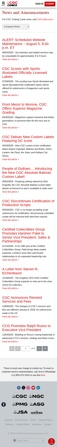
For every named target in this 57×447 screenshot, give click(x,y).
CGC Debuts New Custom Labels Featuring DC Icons (28, 139)
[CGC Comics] (20, 396)
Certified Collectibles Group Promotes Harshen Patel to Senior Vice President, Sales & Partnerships (26, 235)
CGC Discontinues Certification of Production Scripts (28, 203)
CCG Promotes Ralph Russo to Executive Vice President (26, 328)
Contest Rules (23, 424)
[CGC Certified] (12, 4)
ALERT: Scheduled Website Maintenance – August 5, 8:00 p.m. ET (25, 44)
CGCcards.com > (45, 19)
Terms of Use (21, 420)
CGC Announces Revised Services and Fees (22, 299)
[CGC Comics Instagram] (28, 388)
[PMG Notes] (20, 404)
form (43, 375)
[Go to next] (39, 348)
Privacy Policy (45, 420)
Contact (47, 424)
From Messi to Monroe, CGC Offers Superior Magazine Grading (24, 108)
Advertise (36, 424)
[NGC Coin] (37, 396)
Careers (8, 420)
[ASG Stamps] (37, 404)
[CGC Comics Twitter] (23, 388)
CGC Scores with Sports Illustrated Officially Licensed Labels (24, 73)
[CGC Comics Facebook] (19, 388)
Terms (33, 420)
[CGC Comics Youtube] (33, 388)
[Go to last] (45, 348)
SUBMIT (50, 4)
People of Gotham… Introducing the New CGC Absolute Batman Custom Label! (27, 172)
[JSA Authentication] (20, 412)
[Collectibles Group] (36, 412)
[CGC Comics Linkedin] (38, 388)
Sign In (39, 4)
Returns (9, 424)
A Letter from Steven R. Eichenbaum (20, 271)
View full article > (10, 59)
